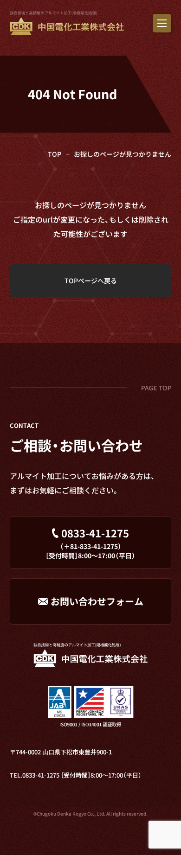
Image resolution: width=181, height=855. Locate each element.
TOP (54, 154)
